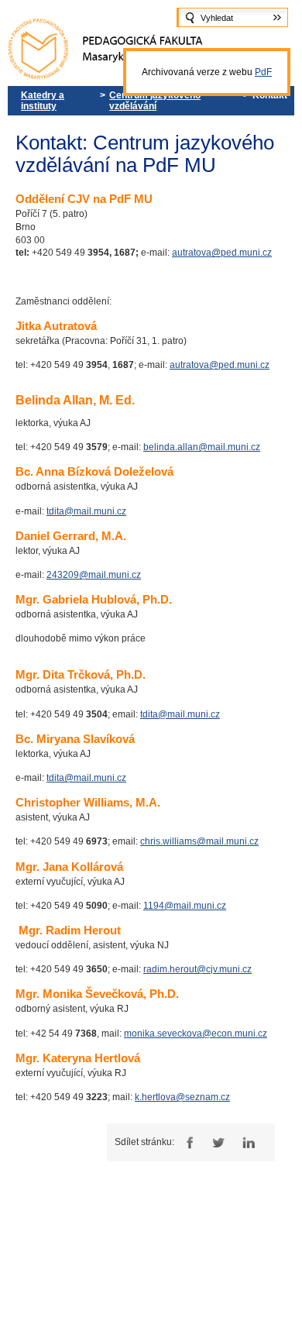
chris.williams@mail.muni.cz (199, 841)
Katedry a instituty (42, 101)
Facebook (188, 1142)
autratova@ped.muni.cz (222, 252)
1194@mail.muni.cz (184, 905)
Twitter (218, 1142)
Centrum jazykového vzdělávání (155, 101)
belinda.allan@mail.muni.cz (201, 447)
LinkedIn (248, 1142)
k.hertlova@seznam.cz (182, 1097)
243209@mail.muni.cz (93, 574)
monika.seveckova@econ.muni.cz (195, 1033)
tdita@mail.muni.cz (86, 511)
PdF (263, 72)
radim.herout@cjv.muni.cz (197, 969)
